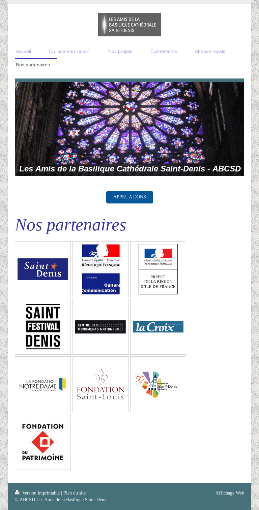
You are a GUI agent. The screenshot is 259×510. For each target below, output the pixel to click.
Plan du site (74, 493)
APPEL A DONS (129, 196)
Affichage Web (229, 493)
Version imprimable (41, 493)
